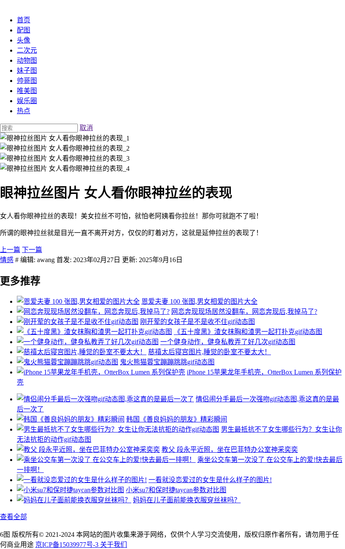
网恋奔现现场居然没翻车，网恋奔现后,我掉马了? (244, 311)
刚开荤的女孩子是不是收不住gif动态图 (197, 321)
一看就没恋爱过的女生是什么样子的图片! (210, 479)
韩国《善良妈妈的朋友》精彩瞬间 (176, 419)
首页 (23, 20)
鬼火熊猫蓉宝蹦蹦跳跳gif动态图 (167, 362)
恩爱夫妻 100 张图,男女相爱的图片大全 (199, 301)
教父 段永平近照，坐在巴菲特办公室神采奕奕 (230, 449)
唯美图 (27, 90)
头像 (23, 40)
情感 (6, 259)
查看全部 (13, 516)
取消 (86, 127)
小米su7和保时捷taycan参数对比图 (176, 489)
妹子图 (27, 70)
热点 (23, 110)
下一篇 (32, 249)
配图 (23, 30)
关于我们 (113, 544)
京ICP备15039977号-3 (67, 544)
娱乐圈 (27, 100)
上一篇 (10, 249)
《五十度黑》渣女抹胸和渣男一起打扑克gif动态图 (248, 331)
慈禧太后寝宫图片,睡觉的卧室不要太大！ (209, 351)
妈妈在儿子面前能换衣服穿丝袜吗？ (187, 500)
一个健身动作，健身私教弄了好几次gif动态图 (227, 341)
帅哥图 (27, 80)
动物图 (27, 60)
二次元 (27, 50)
